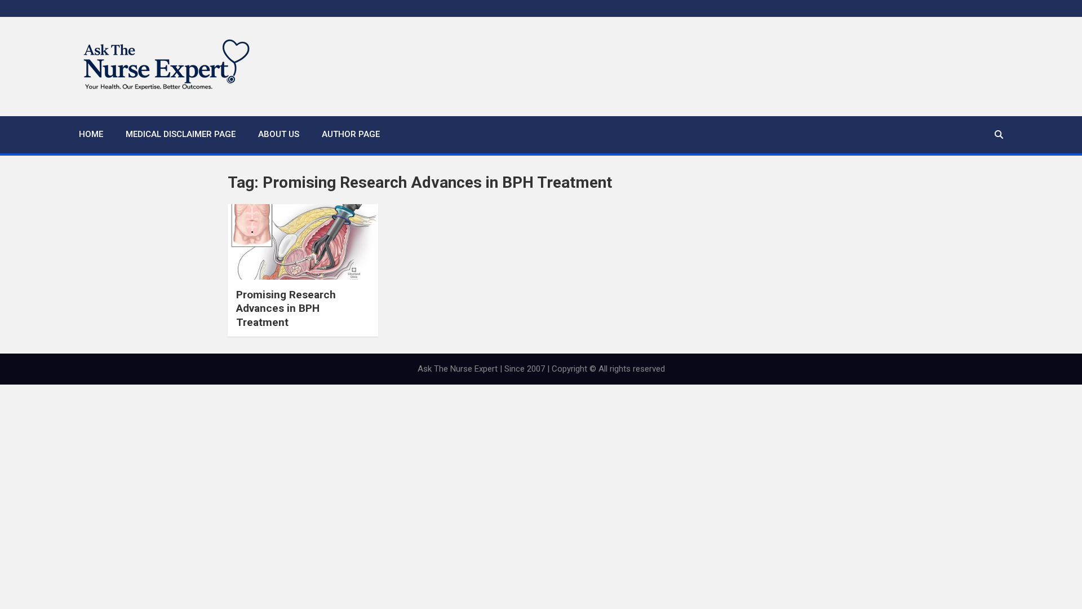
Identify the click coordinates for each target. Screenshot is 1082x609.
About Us (278, 134)
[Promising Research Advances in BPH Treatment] (303, 242)
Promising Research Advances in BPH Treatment (286, 308)
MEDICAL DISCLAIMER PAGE (181, 134)
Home (91, 134)
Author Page (351, 134)
